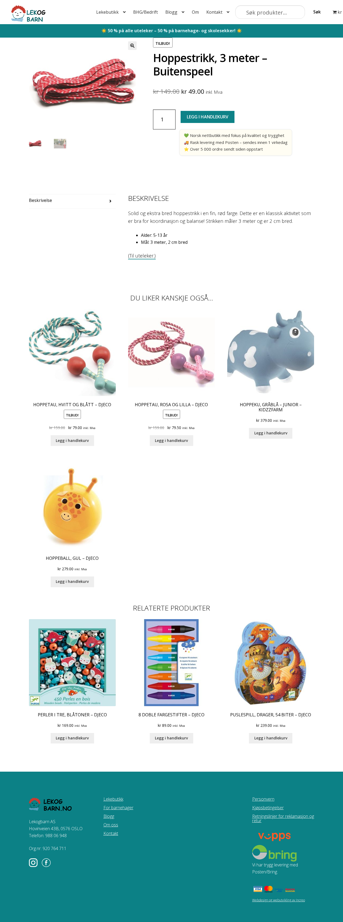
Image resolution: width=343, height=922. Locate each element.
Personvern (263, 799)
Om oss (110, 825)
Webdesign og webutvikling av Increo (278, 900)
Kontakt (214, 12)
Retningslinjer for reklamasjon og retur (283, 818)
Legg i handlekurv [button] (72, 440)
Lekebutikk (107, 12)
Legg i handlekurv (207, 117)
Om (195, 12)
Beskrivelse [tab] (40, 200)
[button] (132, 45)
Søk (317, 12)
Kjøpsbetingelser (268, 808)
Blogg (171, 12)
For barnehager (118, 808)
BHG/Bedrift (145, 12)
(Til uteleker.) (142, 255)
